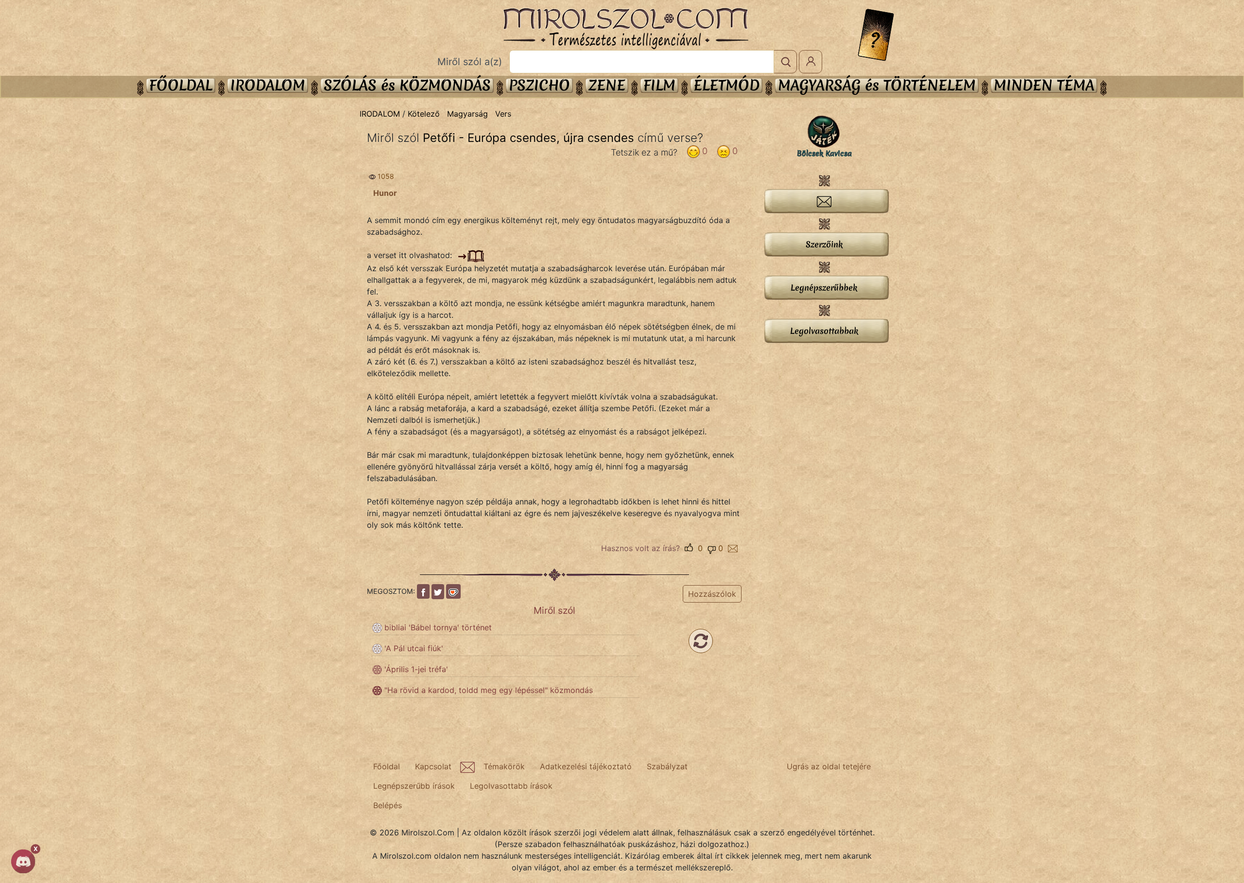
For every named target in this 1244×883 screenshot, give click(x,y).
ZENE (606, 85)
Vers (503, 114)
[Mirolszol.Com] (625, 28)
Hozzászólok (712, 594)
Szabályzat (667, 766)
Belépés (387, 805)
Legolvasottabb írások (511, 786)
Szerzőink (824, 244)
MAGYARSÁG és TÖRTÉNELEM (877, 85)
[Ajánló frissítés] (701, 641)
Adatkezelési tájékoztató (586, 766)
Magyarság (467, 114)
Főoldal (180, 85)
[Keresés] (785, 61)
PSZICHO (539, 85)
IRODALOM (267, 85)
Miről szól (554, 610)
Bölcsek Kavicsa (824, 153)
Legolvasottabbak (824, 330)
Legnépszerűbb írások (414, 786)
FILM (659, 85)
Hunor (385, 193)
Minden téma (1044, 85)
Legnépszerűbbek (824, 287)
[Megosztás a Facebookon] (423, 591)
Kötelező (424, 114)
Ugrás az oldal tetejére (829, 766)
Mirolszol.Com (625, 28)
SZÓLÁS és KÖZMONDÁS (407, 85)
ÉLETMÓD (726, 85)
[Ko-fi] (453, 591)
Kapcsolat (433, 766)
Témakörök (504, 766)
